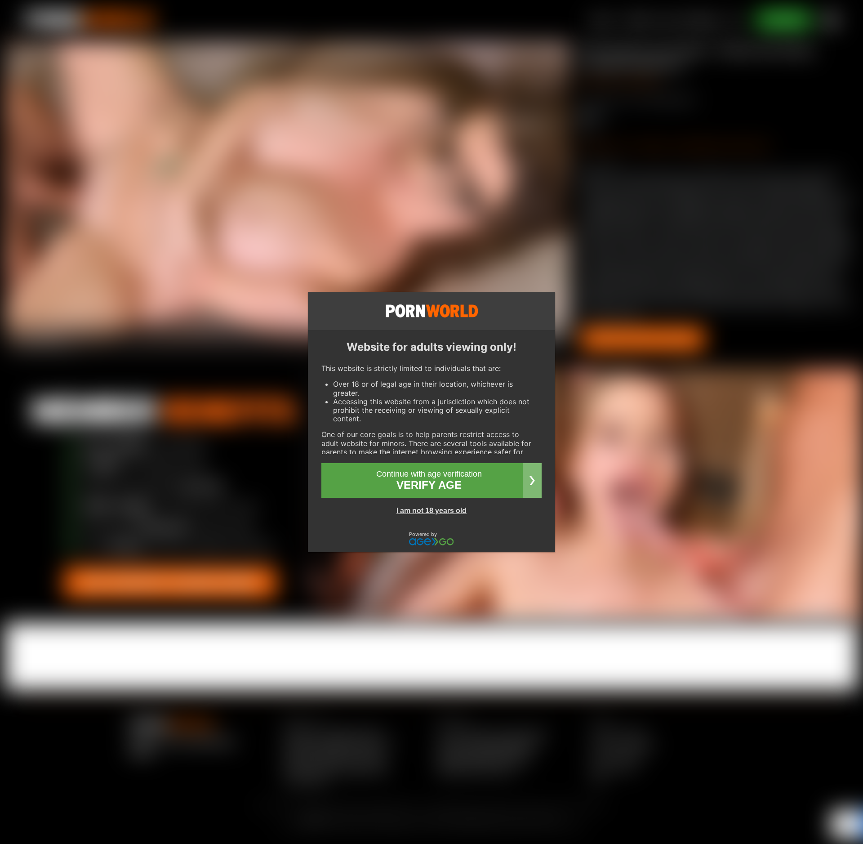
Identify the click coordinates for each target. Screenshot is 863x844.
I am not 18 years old (431, 510)
